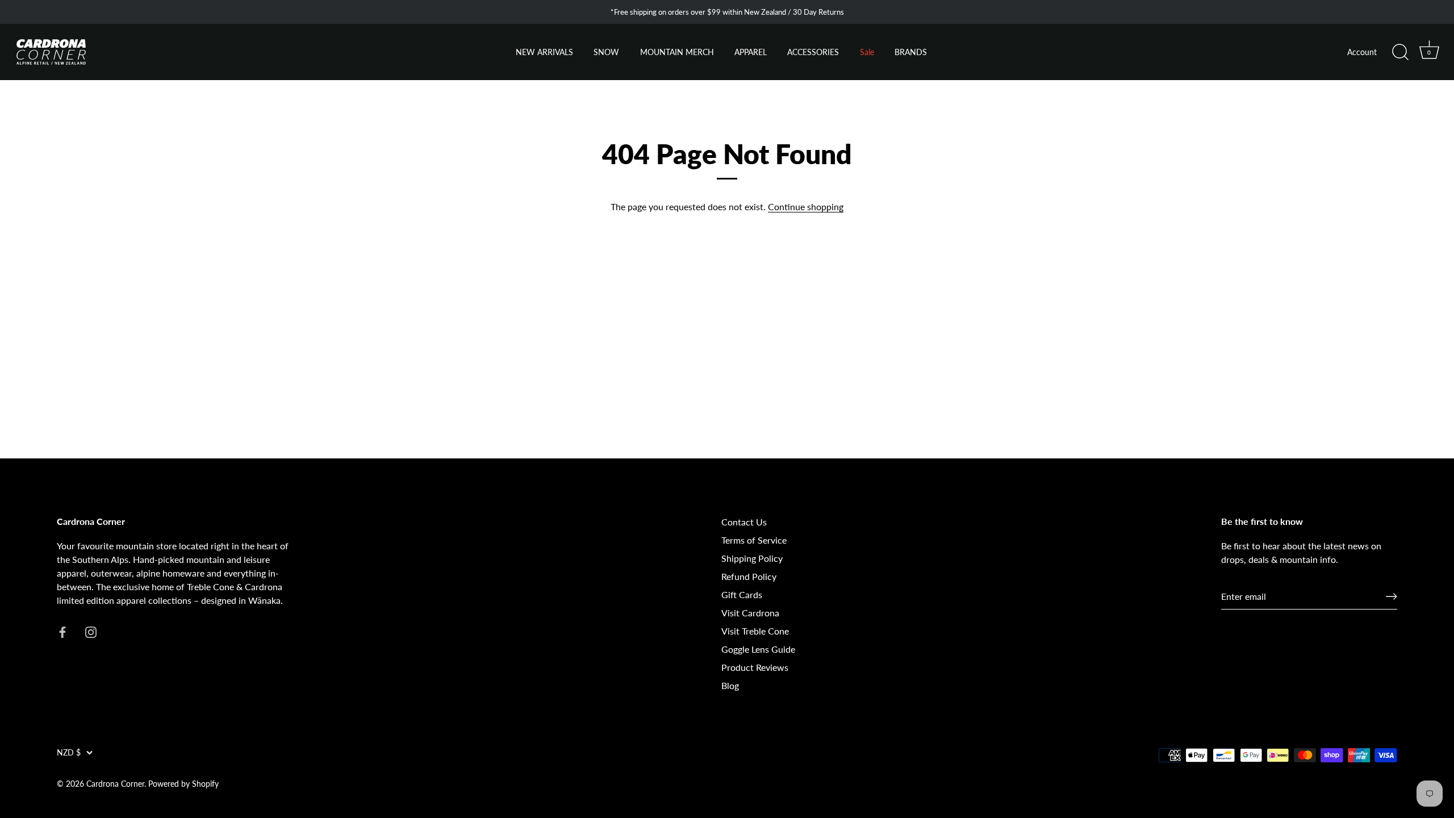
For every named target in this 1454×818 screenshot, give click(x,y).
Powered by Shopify (183, 783)
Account (1362, 52)
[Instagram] (91, 630)
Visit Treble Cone (755, 630)
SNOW (606, 52)
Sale (867, 52)
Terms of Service (754, 540)
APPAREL (750, 52)
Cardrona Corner (115, 783)
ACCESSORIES (813, 52)
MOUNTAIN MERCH (677, 52)
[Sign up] (1391, 596)
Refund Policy (748, 576)
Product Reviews (754, 667)
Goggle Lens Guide (758, 649)
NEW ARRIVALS (544, 52)
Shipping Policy (752, 558)
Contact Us (744, 521)
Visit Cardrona (750, 612)
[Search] (1400, 52)
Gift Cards (741, 594)
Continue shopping (805, 206)
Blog (730, 685)
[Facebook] (62, 630)
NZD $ (69, 752)
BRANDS (911, 52)
